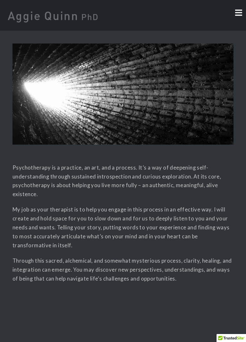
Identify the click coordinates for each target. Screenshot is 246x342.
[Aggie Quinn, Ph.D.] (53, 15)
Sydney (121, 331)
